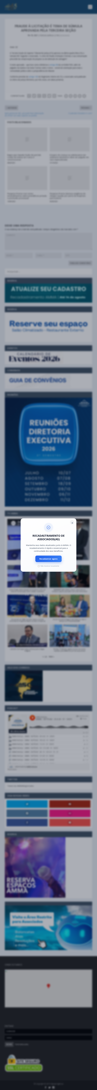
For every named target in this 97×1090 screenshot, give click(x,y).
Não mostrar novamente (49, 566)
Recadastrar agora (48, 558)
